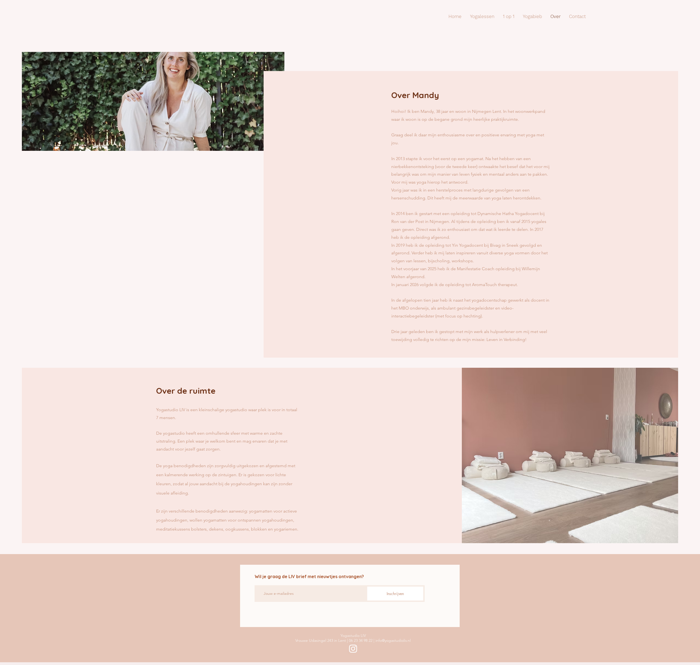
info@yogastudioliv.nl (393, 640)
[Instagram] (353, 648)
